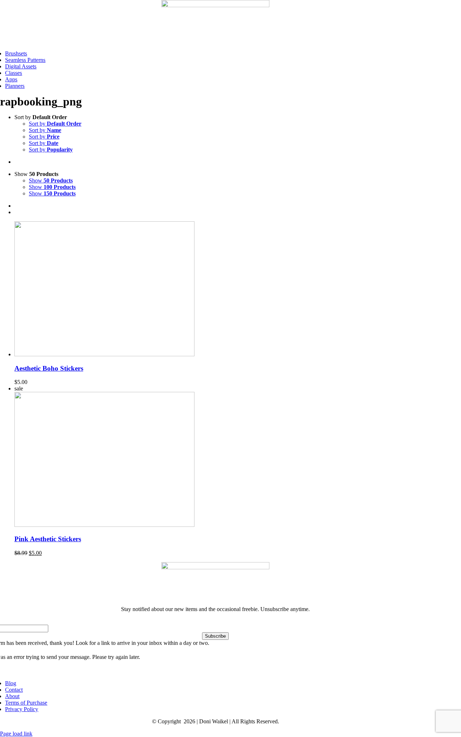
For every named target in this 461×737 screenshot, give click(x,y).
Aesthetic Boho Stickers (48, 368)
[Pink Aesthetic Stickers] (104, 525)
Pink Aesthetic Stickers (47, 539)
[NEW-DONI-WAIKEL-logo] (215, 5)
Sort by (55, 124)
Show (51, 180)
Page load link (16, 734)
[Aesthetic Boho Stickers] (104, 354)
